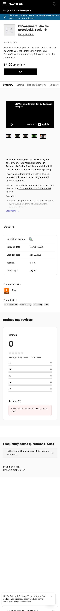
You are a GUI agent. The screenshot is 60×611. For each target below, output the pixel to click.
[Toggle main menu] (4, 3)
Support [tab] (54, 84)
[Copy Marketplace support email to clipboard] (24, 470)
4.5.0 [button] (32, 262)
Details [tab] (20, 84)
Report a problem (12, 470)
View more (11, 210)
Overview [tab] (8, 84)
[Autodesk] (16, 4)
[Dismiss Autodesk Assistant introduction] (52, 596)
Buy (20, 71)
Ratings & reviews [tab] (36, 84)
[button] (30, 453)
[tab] (9, 139)
